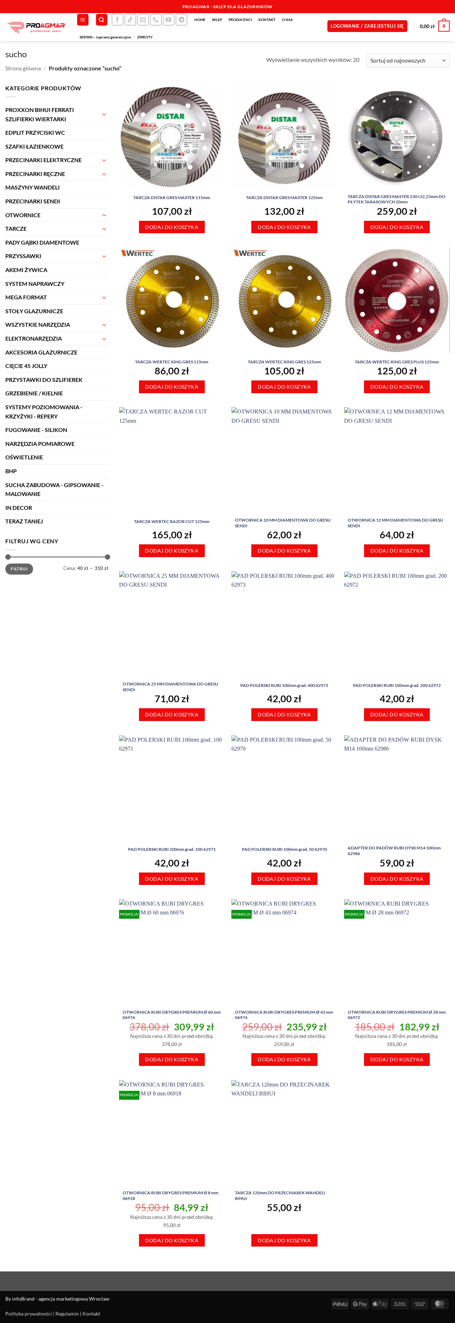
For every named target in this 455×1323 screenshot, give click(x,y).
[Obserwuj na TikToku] (130, 20)
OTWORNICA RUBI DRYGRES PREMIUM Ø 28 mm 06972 (397, 1014)
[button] (83, 20)
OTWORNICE (23, 215)
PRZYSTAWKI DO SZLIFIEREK (43, 379)
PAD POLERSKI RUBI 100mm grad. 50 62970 (284, 849)
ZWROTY (145, 37)
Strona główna (23, 68)
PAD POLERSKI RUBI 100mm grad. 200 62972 (397, 685)
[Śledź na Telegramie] (181, 20)
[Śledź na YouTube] (169, 20)
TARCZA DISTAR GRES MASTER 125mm (284, 197)
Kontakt (91, 1314)
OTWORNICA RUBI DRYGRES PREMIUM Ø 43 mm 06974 (284, 1014)
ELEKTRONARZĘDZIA (33, 338)
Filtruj (19, 568)
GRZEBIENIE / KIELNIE (34, 393)
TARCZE (16, 228)
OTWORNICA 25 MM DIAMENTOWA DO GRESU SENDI (170, 686)
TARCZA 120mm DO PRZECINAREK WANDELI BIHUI (280, 1195)
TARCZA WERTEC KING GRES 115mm (171, 361)
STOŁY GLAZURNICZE (34, 311)
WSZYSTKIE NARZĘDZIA (37, 324)
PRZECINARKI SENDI (32, 201)
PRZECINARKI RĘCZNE (35, 173)
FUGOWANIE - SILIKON (36, 429)
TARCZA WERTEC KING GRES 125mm (284, 361)
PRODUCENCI (240, 19)
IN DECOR (18, 507)
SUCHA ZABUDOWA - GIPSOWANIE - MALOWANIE (54, 489)
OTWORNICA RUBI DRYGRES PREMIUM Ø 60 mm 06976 (172, 1014)
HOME (199, 19)
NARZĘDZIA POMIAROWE (40, 443)
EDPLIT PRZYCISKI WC (35, 132)
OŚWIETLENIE (24, 457)
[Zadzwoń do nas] (156, 20)
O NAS (287, 19)
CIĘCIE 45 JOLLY (26, 365)
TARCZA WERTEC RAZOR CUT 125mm (171, 521)
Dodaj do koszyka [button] (171, 227)
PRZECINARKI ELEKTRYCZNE (43, 159)
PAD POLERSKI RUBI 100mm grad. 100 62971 (172, 849)
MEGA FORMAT (26, 297)
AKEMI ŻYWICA (26, 269)
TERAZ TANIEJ (24, 521)
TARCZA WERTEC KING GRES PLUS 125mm (397, 361)
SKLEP (217, 19)
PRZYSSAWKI (23, 255)
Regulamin (67, 1314)
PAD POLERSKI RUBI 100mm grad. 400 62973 (284, 685)
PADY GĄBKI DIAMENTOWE (42, 242)
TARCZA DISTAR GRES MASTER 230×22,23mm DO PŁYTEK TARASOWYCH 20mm (396, 199)
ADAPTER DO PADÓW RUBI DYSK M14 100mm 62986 (394, 850)
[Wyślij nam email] (143, 20)
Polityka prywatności (28, 1314)
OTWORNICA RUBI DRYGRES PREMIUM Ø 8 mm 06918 (170, 1195)
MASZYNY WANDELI (32, 187)
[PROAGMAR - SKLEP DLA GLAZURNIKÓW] (35, 27)
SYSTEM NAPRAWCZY (34, 283)
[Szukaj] (101, 20)
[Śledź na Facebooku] (117, 20)
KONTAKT (266, 19)
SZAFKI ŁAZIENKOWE (34, 146)
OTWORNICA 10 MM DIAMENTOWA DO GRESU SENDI (283, 522)
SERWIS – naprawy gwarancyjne (105, 37)
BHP (11, 471)
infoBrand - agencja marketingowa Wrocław (60, 1299)
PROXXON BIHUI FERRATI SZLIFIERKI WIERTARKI (39, 114)
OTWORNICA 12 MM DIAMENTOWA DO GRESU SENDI (395, 522)
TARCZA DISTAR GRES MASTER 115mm (171, 197)
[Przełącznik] (104, 114)
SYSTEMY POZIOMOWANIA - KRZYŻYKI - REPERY (43, 412)
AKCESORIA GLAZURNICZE (41, 352)
